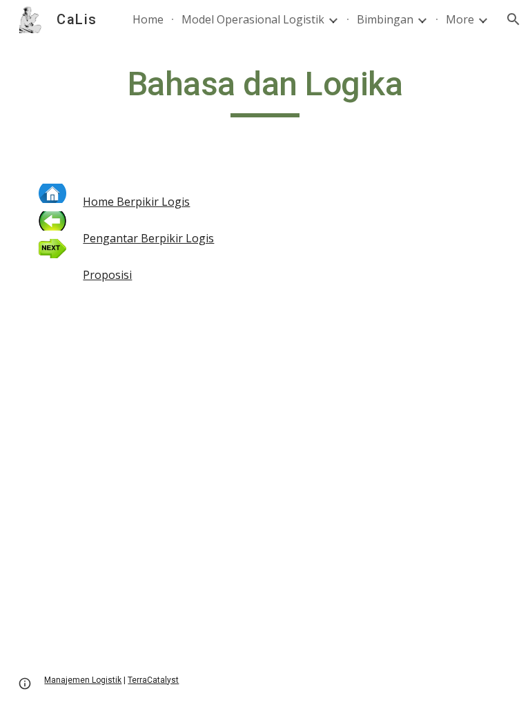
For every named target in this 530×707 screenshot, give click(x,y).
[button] (513, 19)
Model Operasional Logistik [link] (252, 19)
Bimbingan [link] (385, 19)
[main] (264, 90)
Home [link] (148, 19)
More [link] (460, 19)
